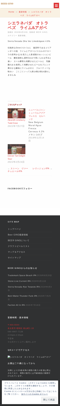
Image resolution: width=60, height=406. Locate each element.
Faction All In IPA (16, 305)
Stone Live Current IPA (19, 281)
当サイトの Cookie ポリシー (34, 394)
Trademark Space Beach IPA (22, 275)
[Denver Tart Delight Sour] (16, 149)
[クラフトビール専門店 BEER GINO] (7, 4)
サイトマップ (14, 257)
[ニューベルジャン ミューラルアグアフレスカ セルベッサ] (38, 125)
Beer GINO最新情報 (18, 235)
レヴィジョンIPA (41, 168)
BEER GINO (41, 32)
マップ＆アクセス (16, 252)
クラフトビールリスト (19, 246)
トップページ (14, 229)
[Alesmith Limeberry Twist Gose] (16, 113)
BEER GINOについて (19, 240)
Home (11, 12)
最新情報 (23, 12)
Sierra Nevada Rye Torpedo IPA (24, 287)
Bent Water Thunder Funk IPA (22, 296)
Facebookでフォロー (20, 188)
